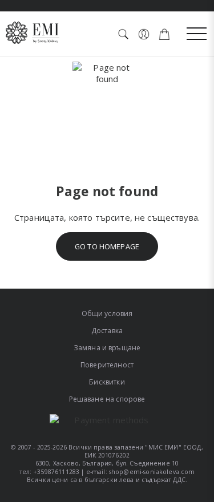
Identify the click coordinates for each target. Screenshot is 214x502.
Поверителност (107, 365)
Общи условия (107, 313)
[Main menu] (196, 34)
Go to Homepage (107, 246)
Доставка (107, 330)
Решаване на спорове (107, 399)
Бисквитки (106, 382)
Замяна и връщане (107, 348)
